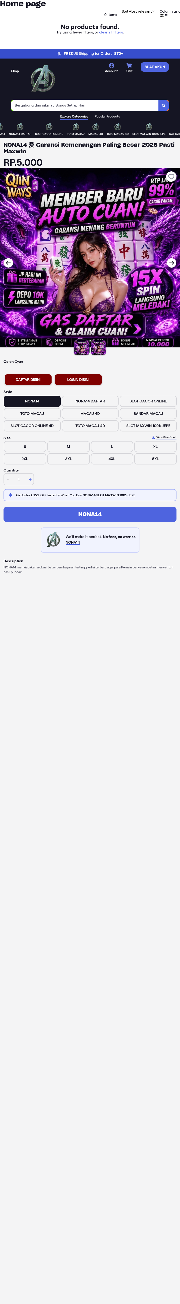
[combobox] (85, 105)
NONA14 (90, 514)
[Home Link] (42, 79)
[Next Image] (171, 262)
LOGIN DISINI (78, 380)
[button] (138, 11)
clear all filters (111, 32)
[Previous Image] (8, 262)
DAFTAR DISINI (28, 380)
